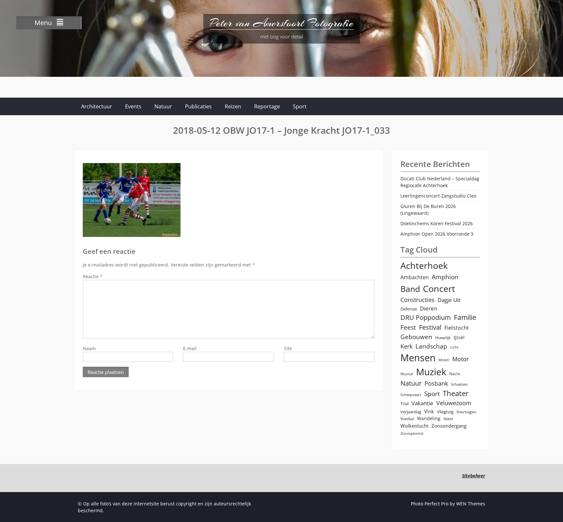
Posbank (436, 383)
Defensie (408, 309)
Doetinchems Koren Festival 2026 (436, 223)
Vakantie (422, 403)
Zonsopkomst (412, 433)
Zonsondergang (449, 425)
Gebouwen (416, 337)
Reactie (93, 276)
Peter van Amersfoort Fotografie (282, 23)
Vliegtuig (445, 412)
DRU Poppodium (425, 317)
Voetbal (407, 418)
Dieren (428, 308)
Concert (439, 288)
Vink (429, 411)
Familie (465, 317)
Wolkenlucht (414, 425)
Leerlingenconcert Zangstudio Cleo (438, 196)
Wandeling (428, 418)
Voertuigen (466, 411)
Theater (456, 393)
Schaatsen (459, 384)
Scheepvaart (410, 394)
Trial (404, 403)
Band (410, 288)
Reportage (267, 106)
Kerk (406, 346)
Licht (454, 347)
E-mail (190, 348)
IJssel (459, 337)
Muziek (431, 372)
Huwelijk (443, 337)
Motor (460, 359)
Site (288, 348)
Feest (408, 327)
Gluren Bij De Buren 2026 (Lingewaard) (428, 209)
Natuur (163, 106)
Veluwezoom (453, 403)
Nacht (454, 373)
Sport (300, 106)
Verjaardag (410, 412)
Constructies (417, 299)
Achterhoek (424, 265)
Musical (406, 374)
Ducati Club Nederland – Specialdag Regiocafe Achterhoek (439, 181)
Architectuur (96, 106)
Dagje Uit (449, 300)
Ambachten (414, 277)
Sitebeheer (473, 476)
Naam (89, 348)
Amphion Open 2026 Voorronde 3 (436, 234)
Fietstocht (456, 327)
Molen (444, 360)
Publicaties (198, 106)
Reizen (233, 106)
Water (448, 419)
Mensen (418, 357)
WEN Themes (470, 504)
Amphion (445, 276)
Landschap (431, 346)
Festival (430, 327)
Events (133, 106)
